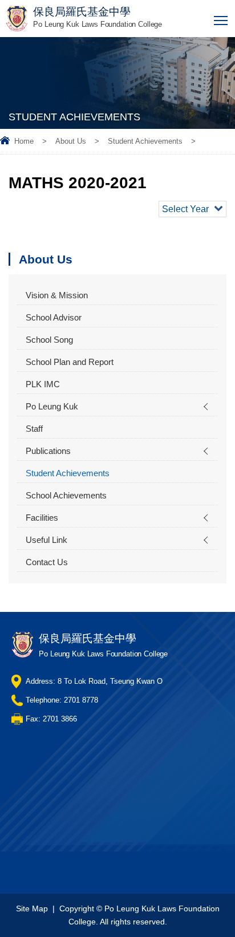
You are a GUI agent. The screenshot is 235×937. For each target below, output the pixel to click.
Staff (34, 428)
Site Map (32, 908)
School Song (49, 339)
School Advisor (54, 317)
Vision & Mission (57, 295)
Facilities (42, 517)
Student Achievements (145, 141)
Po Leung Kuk (52, 406)
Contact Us (47, 562)
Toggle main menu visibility (221, 19)
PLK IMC (43, 384)
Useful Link (46, 540)
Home (24, 141)
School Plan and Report (70, 362)
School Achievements (66, 495)
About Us (70, 141)
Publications (48, 451)
